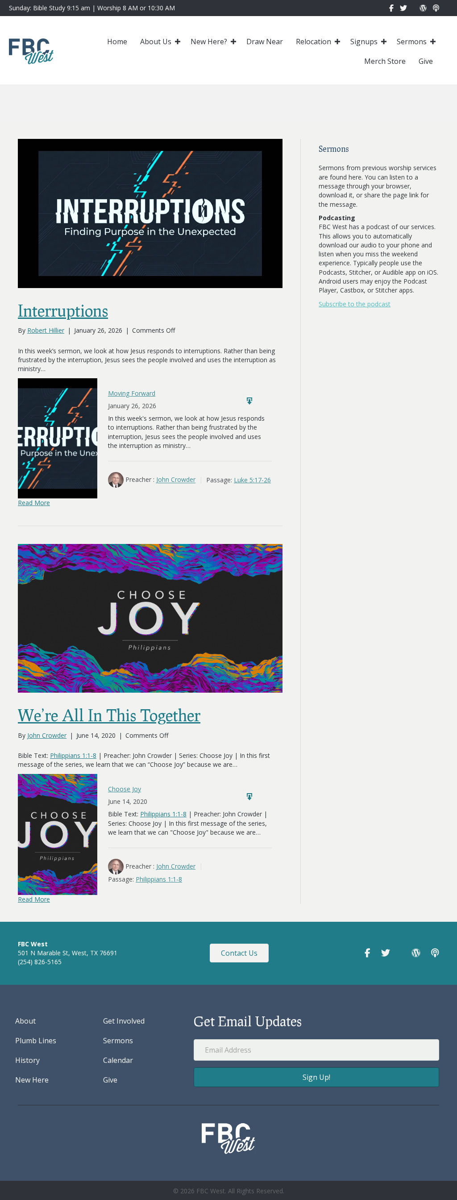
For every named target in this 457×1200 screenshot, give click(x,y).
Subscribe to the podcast (355, 304)
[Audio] (247, 398)
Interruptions (63, 310)
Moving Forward (131, 393)
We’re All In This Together (109, 715)
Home (117, 41)
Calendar (118, 1060)
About (25, 1021)
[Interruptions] (150, 213)
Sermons (412, 41)
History (27, 1060)
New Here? (209, 41)
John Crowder (175, 480)
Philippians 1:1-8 (73, 755)
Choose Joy (124, 789)
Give (426, 61)
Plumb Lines (35, 1040)
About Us (155, 41)
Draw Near (264, 41)
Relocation (313, 41)
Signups (364, 41)
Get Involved (124, 1021)
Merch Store (385, 61)
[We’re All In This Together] (150, 617)
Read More (34, 502)
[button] (177, 41)
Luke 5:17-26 (252, 480)
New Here (32, 1080)
